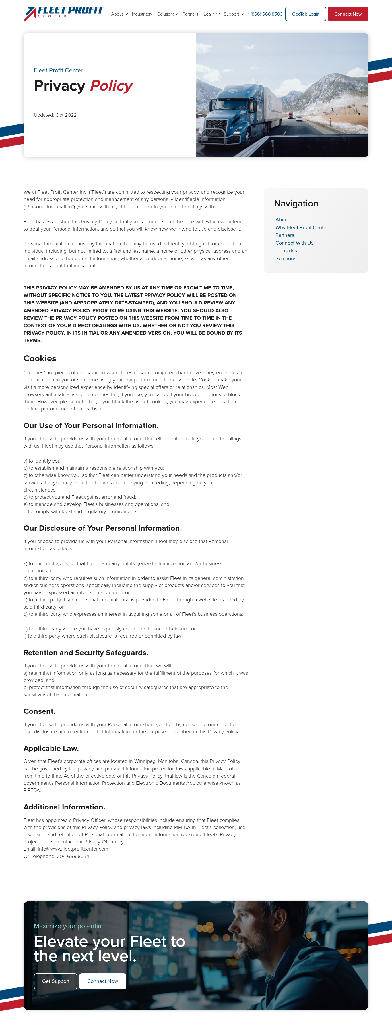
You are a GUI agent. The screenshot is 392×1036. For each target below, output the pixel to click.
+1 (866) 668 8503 (264, 14)
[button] (142, 14)
